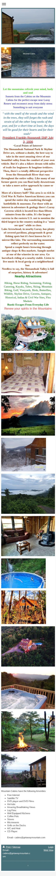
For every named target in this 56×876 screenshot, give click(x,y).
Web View (48, 850)
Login (50, 847)
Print (8, 847)
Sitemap (16, 847)
